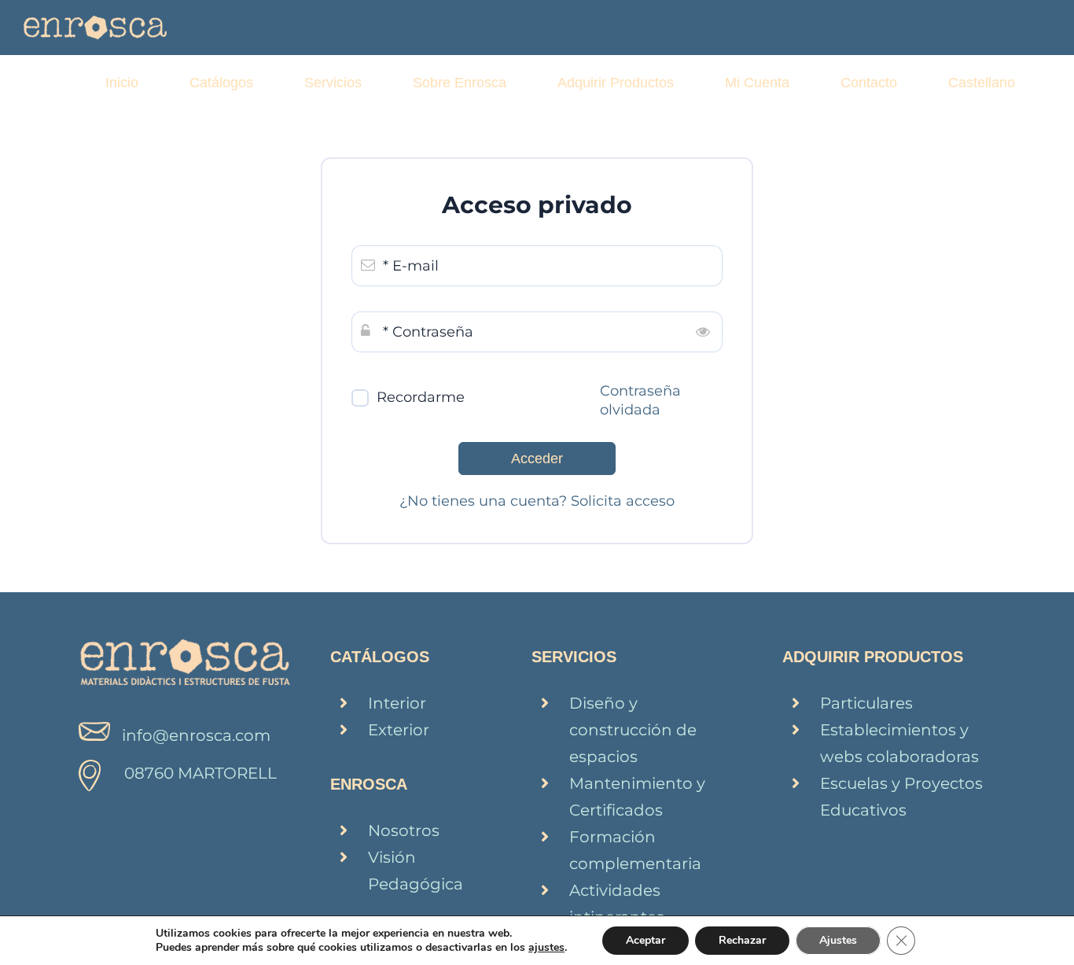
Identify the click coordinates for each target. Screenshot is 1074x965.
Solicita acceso (623, 501)
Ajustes (838, 940)
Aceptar (645, 940)
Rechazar (742, 940)
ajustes (546, 948)
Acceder (537, 458)
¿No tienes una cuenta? (485, 501)
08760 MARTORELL (200, 773)
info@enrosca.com (196, 735)
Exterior (398, 729)
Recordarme (421, 397)
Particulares (866, 703)
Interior (397, 703)
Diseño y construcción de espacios (633, 730)
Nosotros (404, 830)
